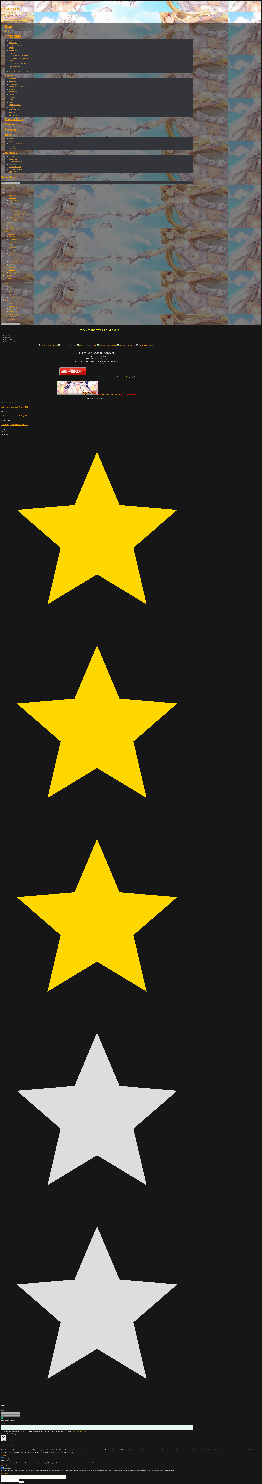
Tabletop (12, 270)
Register (11, 306)
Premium (8, 281)
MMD (11, 217)
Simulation (12, 267)
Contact (11, 297)
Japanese (12, 236)
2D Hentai (12, 195)
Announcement (14, 200)
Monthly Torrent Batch (16, 228)
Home (7, 187)
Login (11, 303)
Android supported (15, 242)
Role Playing (13, 261)
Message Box (13, 311)
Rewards (12, 225)
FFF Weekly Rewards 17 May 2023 (15, 407)
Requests (8, 278)
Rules (11, 286)
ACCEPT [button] (87, 1431)
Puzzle (11, 256)
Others (11, 253)
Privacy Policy (13, 292)
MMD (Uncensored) (19, 220)
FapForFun (11, 9)
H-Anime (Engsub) (19, 211)
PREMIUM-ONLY (110, 394)
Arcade (11, 250)
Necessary (6, 1458)
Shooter (11, 264)
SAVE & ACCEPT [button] (6, 1473)
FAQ (10, 289)
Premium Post (13, 314)
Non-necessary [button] (5, 1465)
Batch (11, 203)
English (11, 234)
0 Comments (9, 339)
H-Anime (12, 209)
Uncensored (13, 239)
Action (11, 245)
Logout (11, 319)
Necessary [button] (4, 1455)
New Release (13, 223)
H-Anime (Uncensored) (20, 214)
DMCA (11, 295)
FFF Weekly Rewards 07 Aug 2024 (14, 416)
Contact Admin (14, 317)
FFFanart (12, 206)
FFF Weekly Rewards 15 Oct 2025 (14, 425)
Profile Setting (13, 308)
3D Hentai (12, 198)
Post (6, 189)
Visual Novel (13, 272)
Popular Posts (9, 275)
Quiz (10, 259)
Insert (22, 1482)
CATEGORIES (9, 192)
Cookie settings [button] (77, 1431)
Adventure (12, 247)
